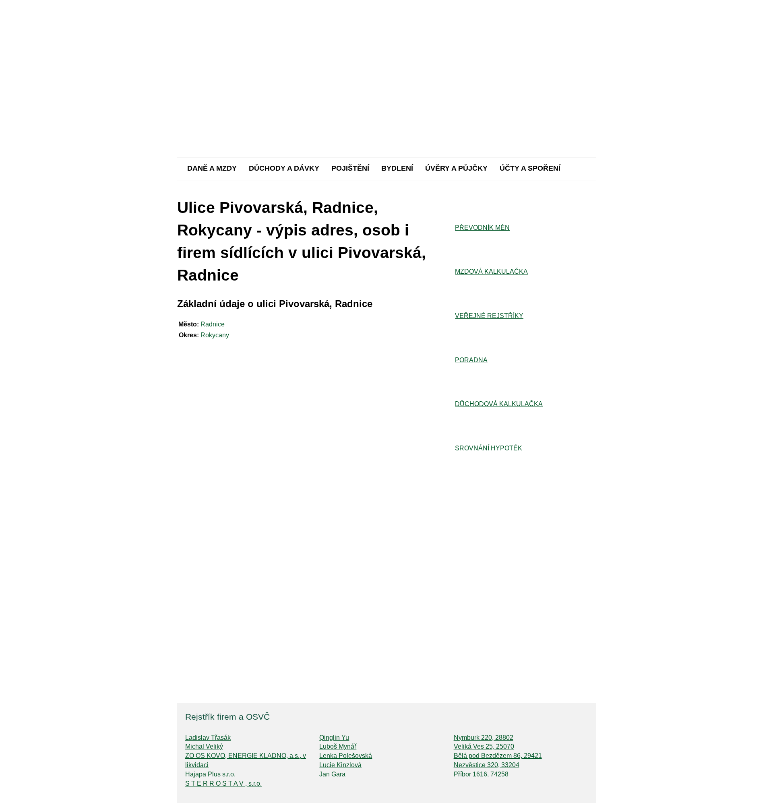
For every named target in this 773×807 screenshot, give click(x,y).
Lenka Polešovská (345, 755)
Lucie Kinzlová (340, 765)
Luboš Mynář (337, 746)
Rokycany (214, 335)
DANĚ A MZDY (212, 168)
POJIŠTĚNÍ (350, 168)
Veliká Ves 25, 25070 (484, 746)
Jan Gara (332, 774)
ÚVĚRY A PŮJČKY (456, 168)
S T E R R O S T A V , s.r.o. (223, 783)
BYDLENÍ (397, 168)
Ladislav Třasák (208, 737)
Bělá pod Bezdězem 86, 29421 (498, 755)
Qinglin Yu (334, 737)
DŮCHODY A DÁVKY (284, 168)
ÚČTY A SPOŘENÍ (530, 168)
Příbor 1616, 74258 (481, 774)
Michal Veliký (204, 746)
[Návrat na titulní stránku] (386, 128)
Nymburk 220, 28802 (483, 737)
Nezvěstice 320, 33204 (486, 765)
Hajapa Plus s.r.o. (210, 774)
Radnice (212, 324)
